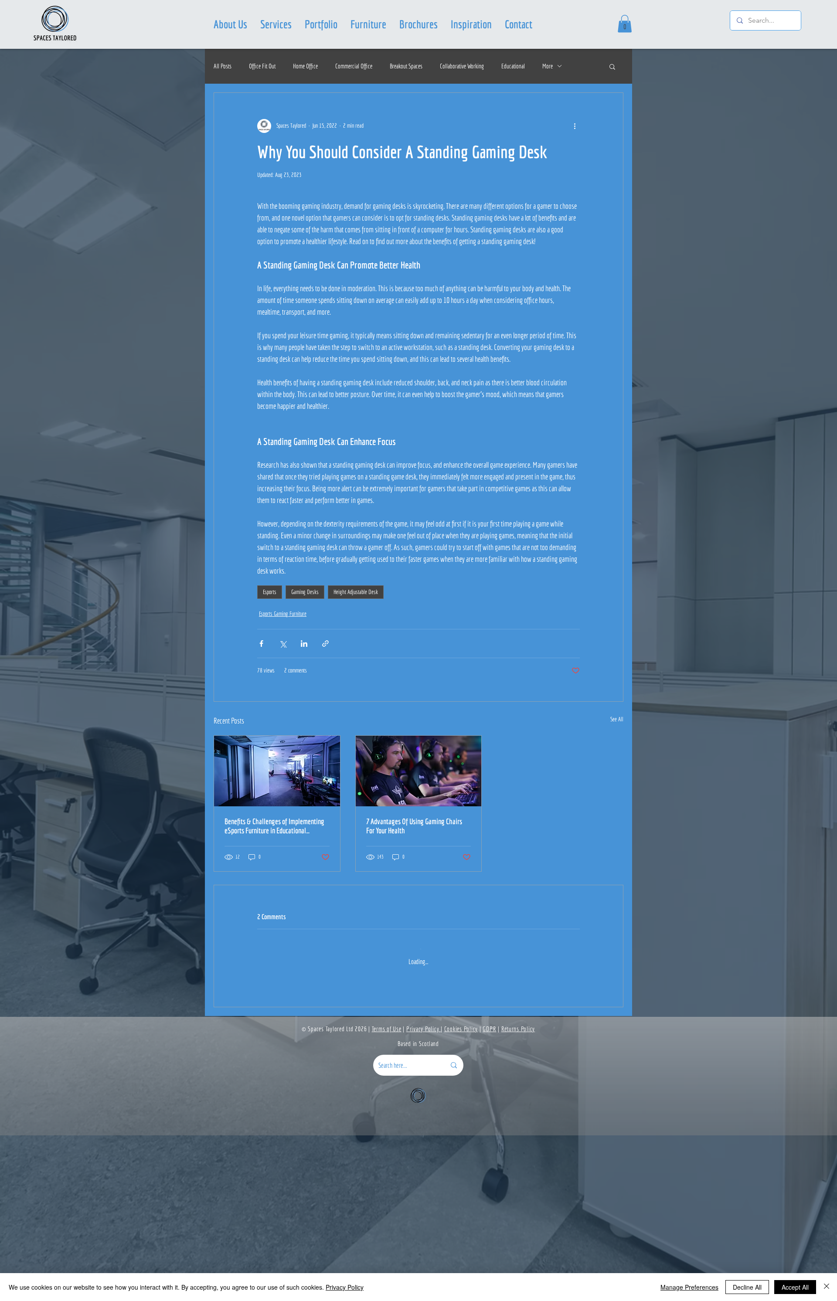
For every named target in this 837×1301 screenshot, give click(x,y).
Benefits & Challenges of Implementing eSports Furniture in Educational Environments (274, 826)
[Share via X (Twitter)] (283, 643)
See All (616, 719)
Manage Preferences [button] (689, 1287)
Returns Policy (518, 1194)
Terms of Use (386, 1194)
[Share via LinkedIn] (304, 643)
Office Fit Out (262, 66)
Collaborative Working (462, 66)
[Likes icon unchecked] (283, 1054)
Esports (269, 591)
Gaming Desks (305, 591)
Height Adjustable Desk (355, 591)
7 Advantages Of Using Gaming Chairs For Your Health (414, 826)
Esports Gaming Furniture (282, 613)
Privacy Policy (423, 1194)
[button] (276, 24)
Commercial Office (353, 66)
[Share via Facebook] (261, 643)
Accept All (795, 1287)
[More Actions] (574, 1006)
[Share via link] (325, 643)
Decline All (747, 1287)
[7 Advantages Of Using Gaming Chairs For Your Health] (419, 771)
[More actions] (574, 126)
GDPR (489, 1194)
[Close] (826, 1287)
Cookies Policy (461, 1194)
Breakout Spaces (406, 66)
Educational (513, 66)
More (547, 66)
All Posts (222, 66)
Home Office (305, 66)
